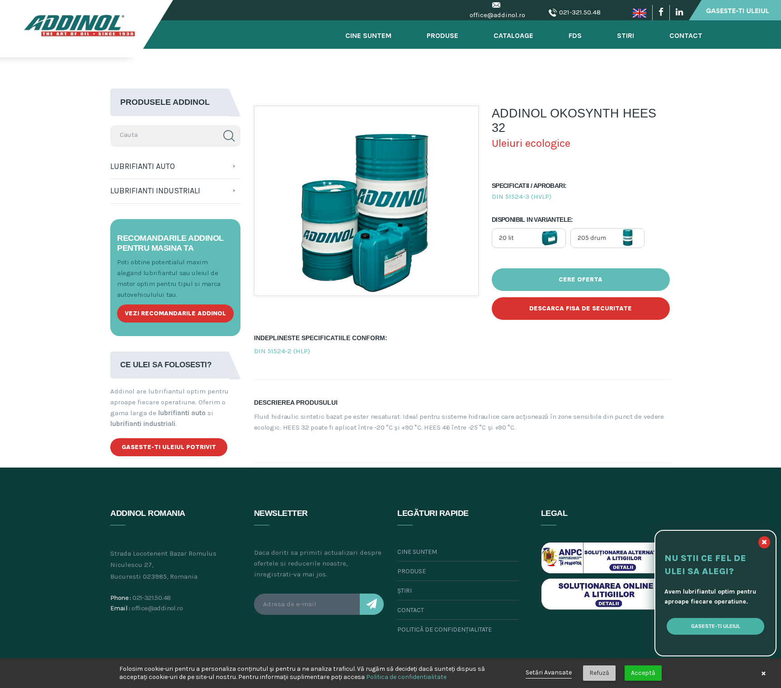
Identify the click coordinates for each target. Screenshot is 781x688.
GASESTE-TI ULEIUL (715, 626)
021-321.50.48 (580, 12)
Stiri (625, 35)
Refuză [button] (599, 673)
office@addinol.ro (497, 15)
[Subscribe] (372, 604)
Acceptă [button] (643, 673)
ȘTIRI (404, 590)
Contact (685, 35)
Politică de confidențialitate (444, 629)
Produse (442, 35)
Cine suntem (417, 552)
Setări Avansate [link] (549, 672)
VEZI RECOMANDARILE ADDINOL (175, 313)
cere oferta (580, 279)
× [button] (763, 673)
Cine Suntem (368, 35)
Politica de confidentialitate (406, 677)
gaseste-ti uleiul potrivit (169, 447)
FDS (575, 35)
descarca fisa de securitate (580, 308)
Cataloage (513, 35)
